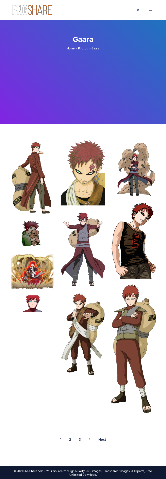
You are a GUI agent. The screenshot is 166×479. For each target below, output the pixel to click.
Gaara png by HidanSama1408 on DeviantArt (101, 201)
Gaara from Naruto (131, 192)
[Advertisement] (83, 85)
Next (102, 439)
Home (70, 48)
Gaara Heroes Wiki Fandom (87, 372)
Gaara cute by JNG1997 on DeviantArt (46, 243)
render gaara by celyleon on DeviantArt (46, 308)
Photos (83, 48)
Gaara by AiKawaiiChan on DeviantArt (45, 285)
